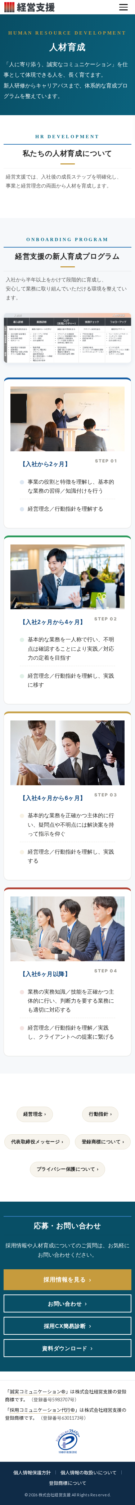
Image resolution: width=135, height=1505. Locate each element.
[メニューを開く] (123, 7)
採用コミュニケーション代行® (42, 1410)
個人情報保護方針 (32, 1472)
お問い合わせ (67, 1303)
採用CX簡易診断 (67, 1325)
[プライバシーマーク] (68, 1441)
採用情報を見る (67, 1279)
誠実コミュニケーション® (38, 1392)
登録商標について (67, 1483)
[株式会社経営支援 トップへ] (58, 7)
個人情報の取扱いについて (88, 1472)
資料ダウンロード (67, 1348)
